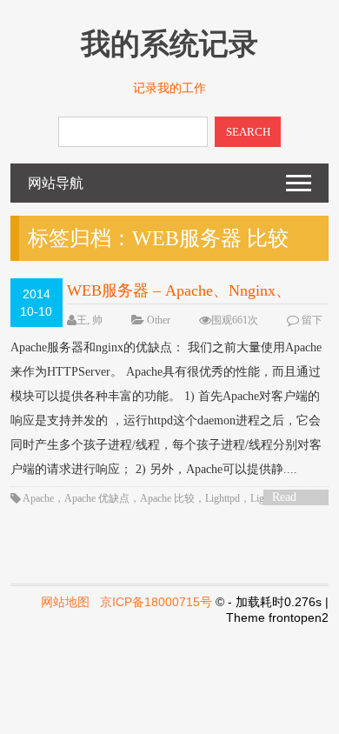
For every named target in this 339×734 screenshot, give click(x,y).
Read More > (290, 497)
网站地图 (65, 602)
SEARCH (248, 131)
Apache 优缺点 (97, 498)
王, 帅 (89, 320)
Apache (38, 498)
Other (158, 320)
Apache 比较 (167, 498)
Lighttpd (222, 498)
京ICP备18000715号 (156, 602)
